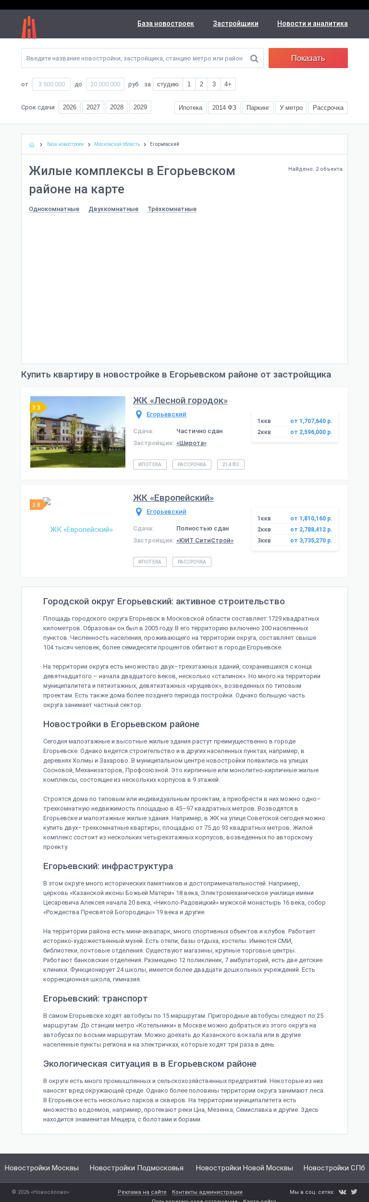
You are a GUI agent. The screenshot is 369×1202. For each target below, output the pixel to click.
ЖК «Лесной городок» (180, 400)
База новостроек (165, 23)
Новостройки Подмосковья (137, 1168)
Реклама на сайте (142, 1192)
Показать (308, 58)
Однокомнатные (54, 209)
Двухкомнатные (113, 209)
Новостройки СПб (334, 1168)
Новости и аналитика (312, 23)
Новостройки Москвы (42, 1168)
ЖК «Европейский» (173, 497)
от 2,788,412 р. (311, 529)
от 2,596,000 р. (311, 432)
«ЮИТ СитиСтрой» (205, 540)
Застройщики (235, 23)
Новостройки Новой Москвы (244, 1168)
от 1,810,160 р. (311, 518)
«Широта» (191, 443)
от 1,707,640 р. (311, 421)
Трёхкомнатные (172, 209)
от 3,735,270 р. (311, 540)
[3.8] (78, 529)
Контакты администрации (207, 1192)
